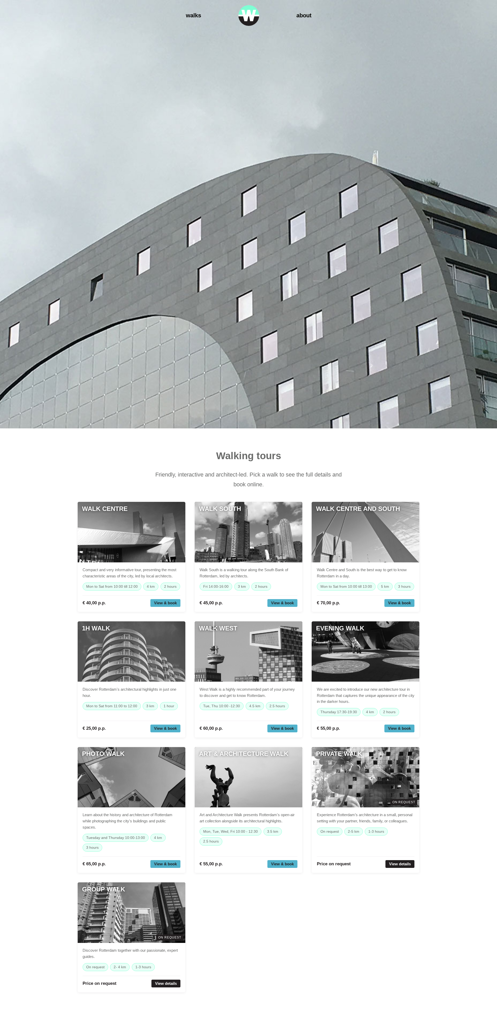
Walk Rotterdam (248, 15)
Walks (193, 15)
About (303, 15)
